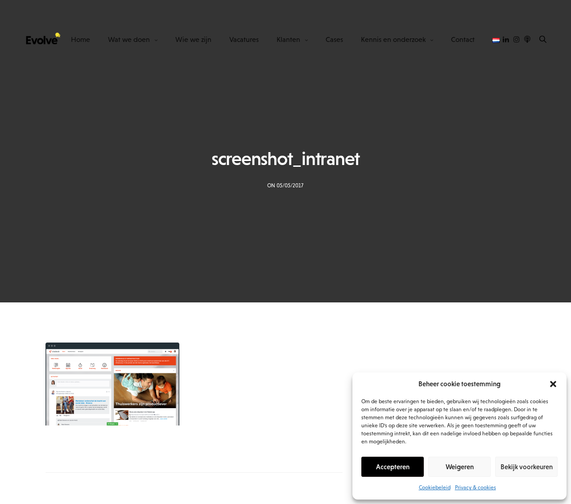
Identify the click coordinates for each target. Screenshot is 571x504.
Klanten (288, 39)
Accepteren (393, 467)
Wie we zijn (193, 39)
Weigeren (460, 467)
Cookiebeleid (435, 487)
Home (80, 39)
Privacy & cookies (475, 487)
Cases (334, 39)
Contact (463, 39)
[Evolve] (42, 39)
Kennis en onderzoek (393, 39)
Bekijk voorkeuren (527, 467)
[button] (553, 384)
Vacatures (244, 39)
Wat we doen (129, 39)
